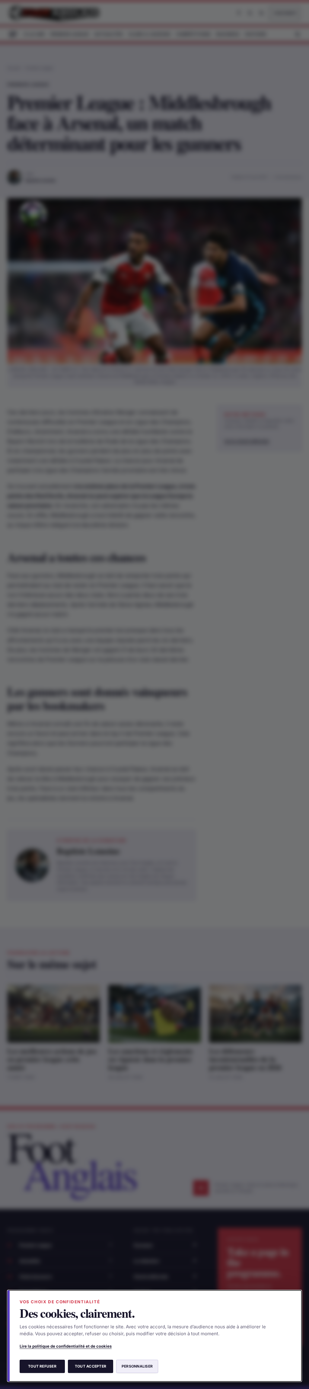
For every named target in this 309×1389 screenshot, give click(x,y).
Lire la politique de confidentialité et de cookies (66, 1346)
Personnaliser (137, 1366)
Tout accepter (90, 1366)
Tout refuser (42, 1366)
